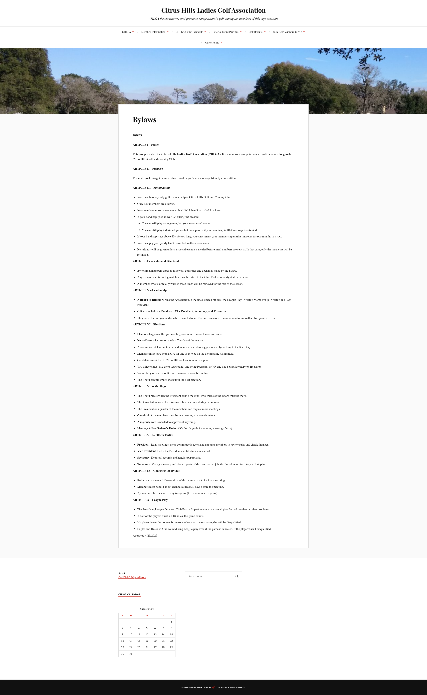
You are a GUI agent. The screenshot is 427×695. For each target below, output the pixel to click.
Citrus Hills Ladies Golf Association (213, 10)
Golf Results (256, 31)
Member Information (153, 31)
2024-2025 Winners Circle (287, 31)
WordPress (204, 687)
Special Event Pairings (226, 31)
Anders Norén (237, 687)
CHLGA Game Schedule (189, 31)
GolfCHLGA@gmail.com (132, 577)
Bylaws (144, 119)
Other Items (212, 42)
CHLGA (126, 31)
